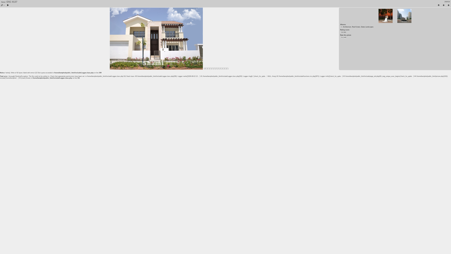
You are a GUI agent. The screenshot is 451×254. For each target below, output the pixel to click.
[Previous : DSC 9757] (443, 5)
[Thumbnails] (438, 5)
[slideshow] (7, 5)
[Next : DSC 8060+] (448, 5)
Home (3, 2)
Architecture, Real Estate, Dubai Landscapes (358, 27)
